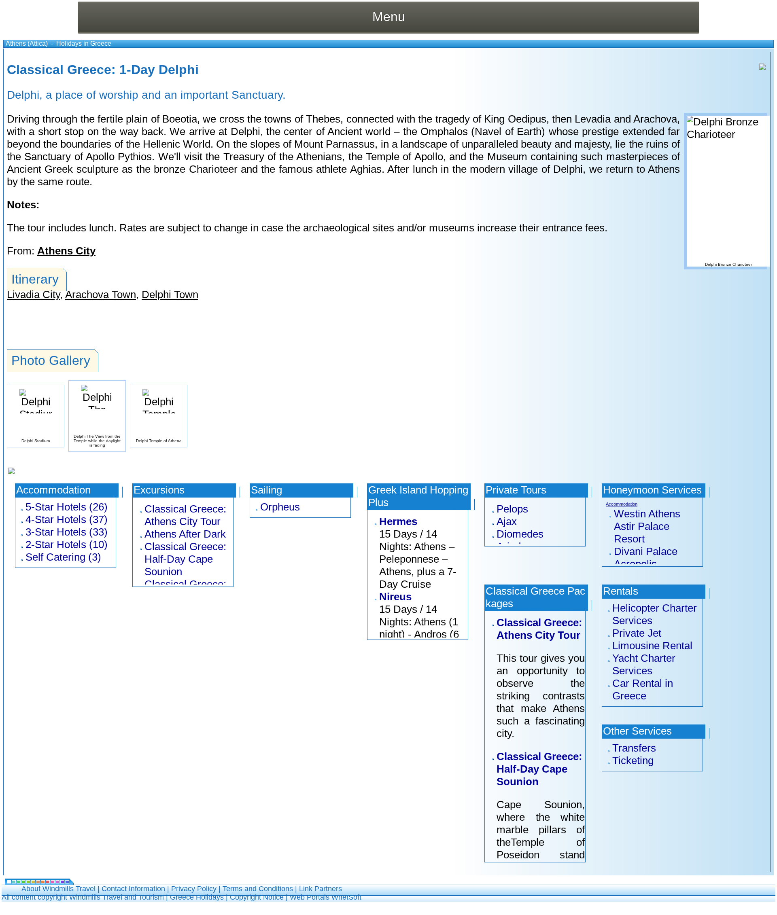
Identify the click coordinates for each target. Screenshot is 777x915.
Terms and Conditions (258, 889)
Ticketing (633, 760)
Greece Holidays (197, 897)
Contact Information (133, 889)
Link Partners (320, 889)
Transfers (634, 748)
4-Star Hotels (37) (66, 519)
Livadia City (33, 294)
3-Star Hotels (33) (66, 532)
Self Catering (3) (63, 557)
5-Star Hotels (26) (66, 507)
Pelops (512, 509)
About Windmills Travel (58, 889)
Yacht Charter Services (643, 664)
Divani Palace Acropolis (645, 557)
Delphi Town (170, 294)
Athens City (66, 251)
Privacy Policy (194, 889)
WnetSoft (346, 897)
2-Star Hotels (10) (66, 544)
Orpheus (280, 507)
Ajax (507, 521)
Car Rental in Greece (642, 689)
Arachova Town (100, 294)
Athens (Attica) (27, 43)
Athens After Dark (185, 534)
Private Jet (636, 633)
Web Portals (310, 897)
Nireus (395, 597)
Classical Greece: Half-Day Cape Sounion (185, 559)
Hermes (398, 521)
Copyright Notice (257, 897)
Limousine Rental (652, 646)
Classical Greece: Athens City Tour (185, 515)
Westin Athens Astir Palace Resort (647, 526)
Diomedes (520, 534)
